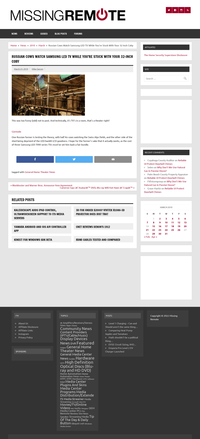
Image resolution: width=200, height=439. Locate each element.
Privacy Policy (25, 337)
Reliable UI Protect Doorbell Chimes (166, 177)
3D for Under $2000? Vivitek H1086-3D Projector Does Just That (100, 212)
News (14, 33)
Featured (85, 342)
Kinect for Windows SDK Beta (33, 240)
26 (179, 229)
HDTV (62, 363)
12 (179, 222)
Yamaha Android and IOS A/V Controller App (40, 229)
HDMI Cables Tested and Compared (98, 240)
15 (153, 226)
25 (172, 229)
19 (179, 226)
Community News (76, 328)
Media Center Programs (71, 390)
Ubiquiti (75, 423)
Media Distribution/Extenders (77, 395)
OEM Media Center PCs (77, 409)
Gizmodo (16, 131)
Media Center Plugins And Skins (73, 383)
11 (172, 222)
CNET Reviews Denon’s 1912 (93, 227)
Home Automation (70, 373)
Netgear (84, 408)
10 (166, 222)
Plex (83, 411)
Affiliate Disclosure (28, 326)
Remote (65, 413)
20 (185, 226)
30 (160, 233)
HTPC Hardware (74, 378)
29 (153, 233)
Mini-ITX (82, 402)
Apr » (154, 236)
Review (74, 413)
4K (61, 323)
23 (160, 229)
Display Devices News (73, 340)
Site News (83, 413)
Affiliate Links (25, 330)
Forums (78, 33)
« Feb (147, 236)
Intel (62, 381)
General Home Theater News (40, 171)
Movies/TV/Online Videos (73, 406)
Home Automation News (74, 375)
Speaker (64, 416)
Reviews (28, 33)
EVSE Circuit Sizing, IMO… (122, 344)
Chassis (74, 325)
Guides (44, 33)
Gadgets (63, 347)
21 (147, 229)
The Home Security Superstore (160, 54)
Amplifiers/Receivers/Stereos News (76, 324)
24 (166, 229)
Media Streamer (74, 399)
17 (166, 226)
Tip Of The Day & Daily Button (77, 419)
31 (166, 233)
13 (185, 222)
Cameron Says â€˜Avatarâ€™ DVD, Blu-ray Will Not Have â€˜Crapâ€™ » (97, 187)
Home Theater (85, 376)
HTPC (63, 378)
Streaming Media (79, 416)
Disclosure (182, 54)
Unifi (82, 423)
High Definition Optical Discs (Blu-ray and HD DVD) (76, 366)
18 (172, 226)
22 (153, 229)
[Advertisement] (166, 121)
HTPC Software (88, 379)
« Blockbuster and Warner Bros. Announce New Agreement (41, 185)
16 (160, 226)
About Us (23, 323)
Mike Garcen (37, 69)
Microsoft (75, 402)
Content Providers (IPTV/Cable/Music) (74, 333)
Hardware (85, 357)
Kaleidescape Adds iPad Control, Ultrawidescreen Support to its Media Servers (39, 214)
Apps (68, 325)
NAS (72, 408)
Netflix (77, 408)
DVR (73, 343)
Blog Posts (61, 33)
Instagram (23, 333)
